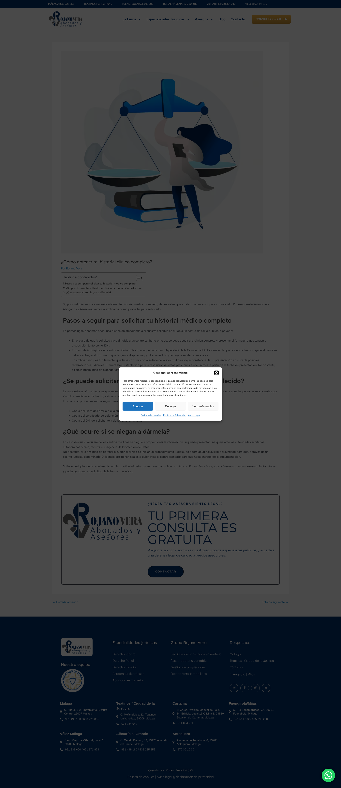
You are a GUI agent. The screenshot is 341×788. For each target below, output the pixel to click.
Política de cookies (151, 415)
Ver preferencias (203, 406)
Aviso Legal (194, 415)
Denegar (170, 406)
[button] (216, 373)
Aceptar (138, 406)
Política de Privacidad (174, 415)
